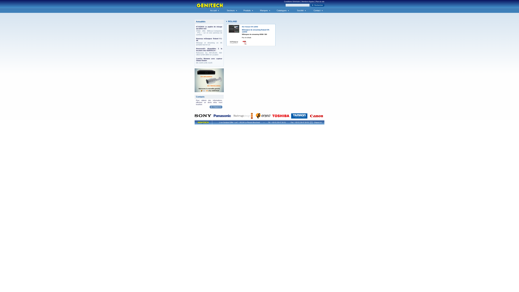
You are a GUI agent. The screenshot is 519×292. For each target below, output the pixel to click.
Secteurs (231, 10)
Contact (317, 10)
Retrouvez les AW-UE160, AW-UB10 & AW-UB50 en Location (209, 52)
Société (300, 10)
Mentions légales (308, 2)
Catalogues (282, 10)
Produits (247, 10)
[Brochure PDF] (245, 42)
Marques (264, 10)
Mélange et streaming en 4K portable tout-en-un (209, 42)
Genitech (209, 6)
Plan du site (320, 2)
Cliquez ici (217, 107)
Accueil (213, 10)
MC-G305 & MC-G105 (209, 61)
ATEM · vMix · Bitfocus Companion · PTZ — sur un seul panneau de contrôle (209, 31)
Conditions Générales (292, 2)
